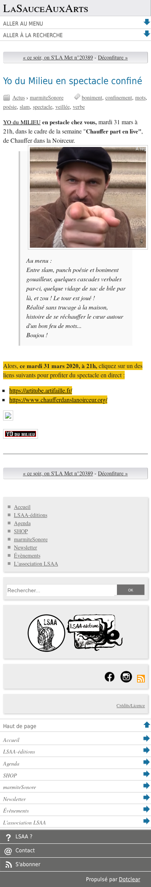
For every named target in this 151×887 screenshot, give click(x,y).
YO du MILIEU (22, 122)
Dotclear (129, 879)
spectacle (42, 106)
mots (140, 97)
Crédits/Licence (131, 705)
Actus (18, 97)
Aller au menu (23, 23)
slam (25, 106)
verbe (79, 106)
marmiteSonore (46, 97)
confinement (118, 97)
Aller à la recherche (33, 35)
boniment (92, 97)
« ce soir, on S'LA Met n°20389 (58, 57)
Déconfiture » (113, 57)
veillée (62, 106)
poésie (10, 106)
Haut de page (19, 726)
